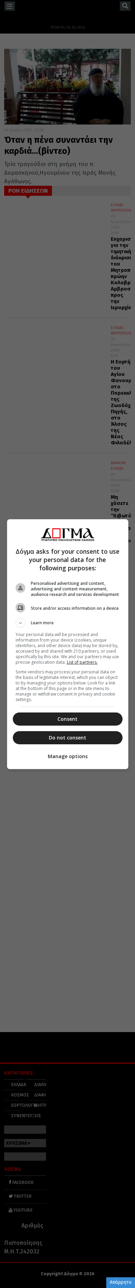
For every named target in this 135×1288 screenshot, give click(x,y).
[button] (68, 623)
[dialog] (67, 644)
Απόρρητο (121, 1282)
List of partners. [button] (82, 662)
